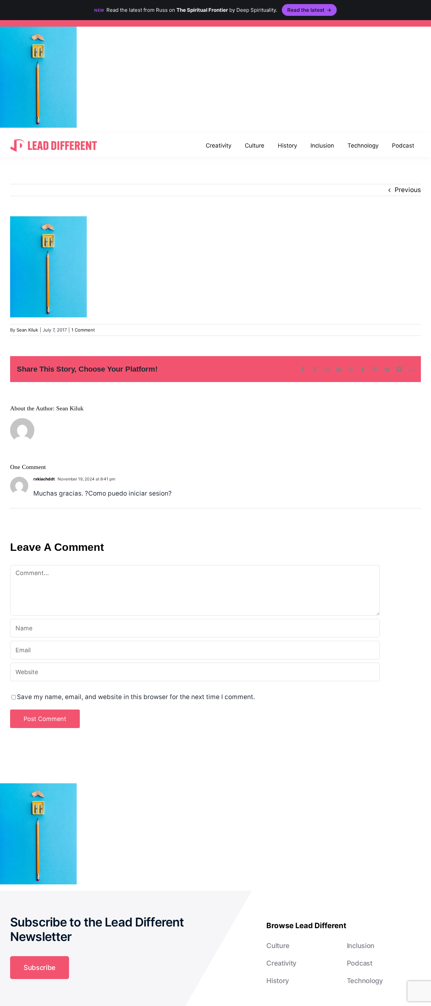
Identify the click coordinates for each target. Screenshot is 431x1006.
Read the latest (309, 10)
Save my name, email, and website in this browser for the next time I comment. (136, 697)
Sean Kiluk (27, 330)
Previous (408, 190)
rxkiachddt (44, 478)
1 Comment (83, 330)
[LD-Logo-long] (53, 139)
